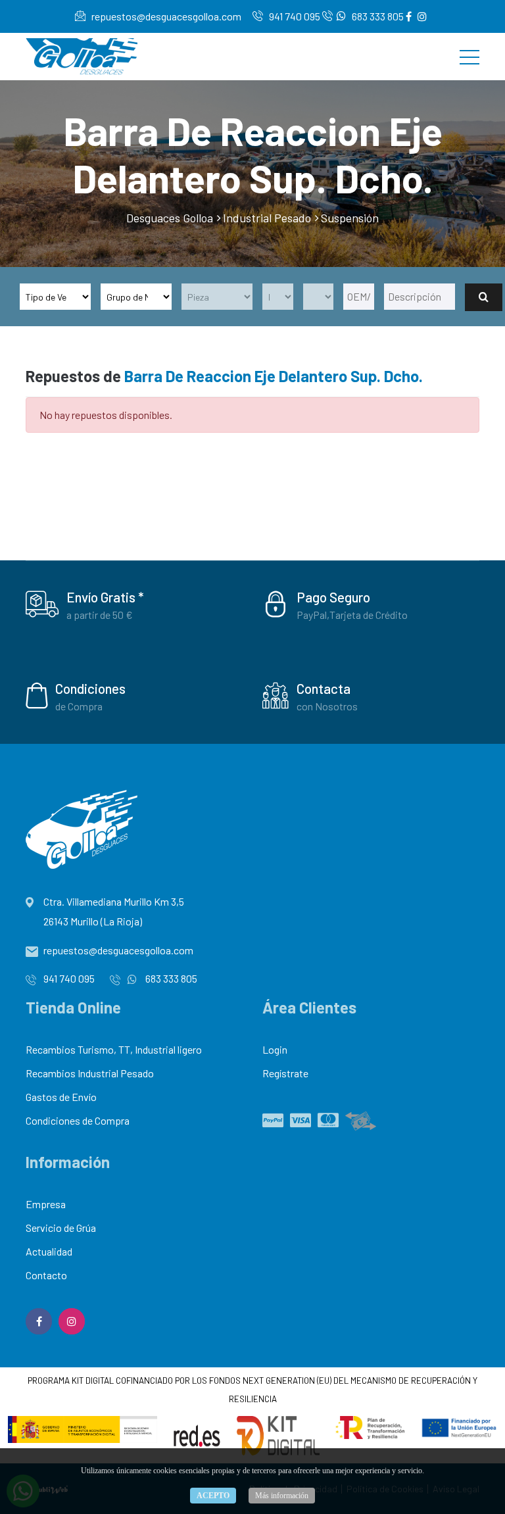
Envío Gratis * (105, 597)
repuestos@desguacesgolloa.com (165, 16)
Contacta (323, 688)
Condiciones (90, 688)
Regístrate (285, 1073)
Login (274, 1049)
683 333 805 (377, 16)
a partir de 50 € (99, 614)
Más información (281, 1495)
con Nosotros (327, 706)
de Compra (79, 706)
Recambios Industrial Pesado (90, 1073)
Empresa (46, 1204)
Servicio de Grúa (61, 1227)
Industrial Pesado (267, 217)
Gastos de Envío (61, 1096)
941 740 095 (293, 16)
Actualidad (49, 1251)
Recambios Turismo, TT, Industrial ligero (114, 1049)
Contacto (46, 1275)
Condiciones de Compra (78, 1120)
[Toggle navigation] (469, 56)
